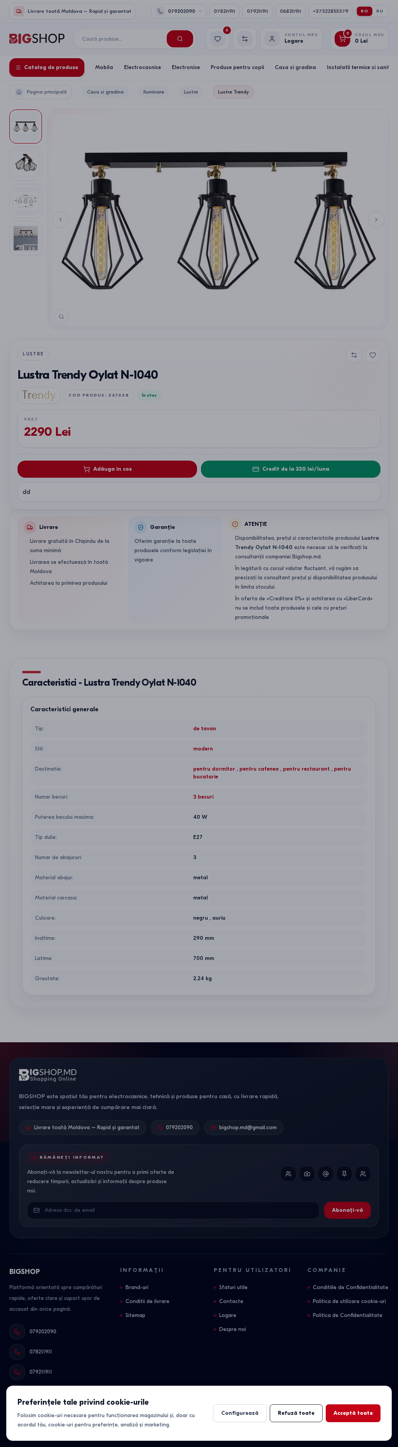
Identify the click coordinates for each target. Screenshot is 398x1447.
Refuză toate (296, 1413)
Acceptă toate (353, 1413)
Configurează (239, 1413)
